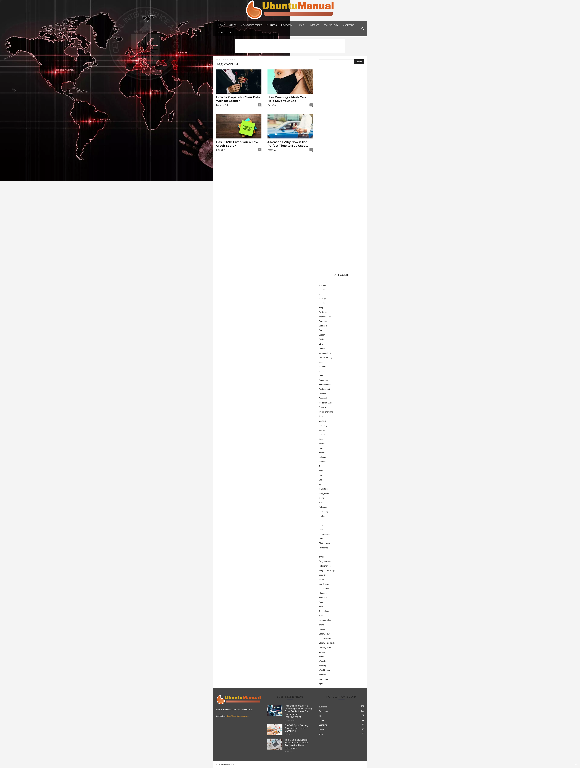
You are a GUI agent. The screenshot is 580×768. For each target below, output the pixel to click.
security (322, 575)
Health (301, 25)
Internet (314, 25)
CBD (321, 344)
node (321, 520)
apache (322, 289)
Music (321, 502)
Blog (321, 308)
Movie (321, 498)
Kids (321, 471)
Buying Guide (325, 317)
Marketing (348, 25)
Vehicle (322, 652)
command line (325, 353)
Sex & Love (324, 584)
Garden (322, 434)
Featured (323, 398)
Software (323, 597)
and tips (322, 285)
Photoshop (323, 548)
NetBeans (323, 507)
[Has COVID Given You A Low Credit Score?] (238, 126)
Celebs (322, 348)
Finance (322, 407)
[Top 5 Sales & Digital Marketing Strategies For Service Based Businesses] (274, 744)
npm (321, 525)
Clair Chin (272, 105)
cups (321, 362)
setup (321, 579)
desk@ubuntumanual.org (237, 716)
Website (322, 661)
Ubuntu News (324, 634)
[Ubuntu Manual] (290, 10)
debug (321, 371)
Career (322, 335)
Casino (322, 339)
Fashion (322, 394)
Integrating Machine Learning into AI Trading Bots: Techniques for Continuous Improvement (298, 711)
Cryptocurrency (325, 357)
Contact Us (225, 32)
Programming (324, 561)
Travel (321, 625)
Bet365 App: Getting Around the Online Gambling (296, 728)
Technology (331, 25)
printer (321, 557)
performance (324, 534)
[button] (362, 29)
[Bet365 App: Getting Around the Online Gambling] (274, 729)
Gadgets (322, 421)
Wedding (322, 665)
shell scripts (324, 588)
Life (320, 480)
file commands (325, 403)
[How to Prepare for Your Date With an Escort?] (238, 81)
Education (287, 25)
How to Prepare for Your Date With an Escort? (238, 99)
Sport (321, 602)
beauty (322, 303)
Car (320, 330)
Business (271, 25)
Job (320, 466)
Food (321, 416)
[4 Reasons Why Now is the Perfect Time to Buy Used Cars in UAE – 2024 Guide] (290, 126)
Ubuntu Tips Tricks (251, 25)
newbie (322, 516)
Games (233, 25)
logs (320, 484)
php (320, 552)
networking (323, 511)
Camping (323, 321)
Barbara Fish (222, 105)
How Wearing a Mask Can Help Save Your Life (286, 99)
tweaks (322, 629)
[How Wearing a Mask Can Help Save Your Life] (290, 81)
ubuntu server (325, 638)
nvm (321, 530)
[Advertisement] (290, 46)
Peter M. (271, 149)
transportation (325, 620)
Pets (321, 539)
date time (323, 366)
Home (221, 25)
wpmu (321, 684)
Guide (321, 439)
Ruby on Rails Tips (327, 570)
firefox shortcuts (326, 412)
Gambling (323, 425)
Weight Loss (324, 670)
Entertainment (325, 385)
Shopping (323, 593)
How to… (323, 452)
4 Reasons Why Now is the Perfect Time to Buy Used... (287, 143)
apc (320, 294)
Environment (324, 389)
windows (322, 674)
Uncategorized (325, 647)
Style (321, 607)
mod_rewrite (324, 493)
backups (322, 298)
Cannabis (323, 326)
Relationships (325, 566)
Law (320, 475)
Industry (322, 457)
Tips (321, 616)
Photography (324, 543)
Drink (321, 375)
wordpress (323, 679)
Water (321, 656)
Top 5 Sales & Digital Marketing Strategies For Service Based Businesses (296, 743)
